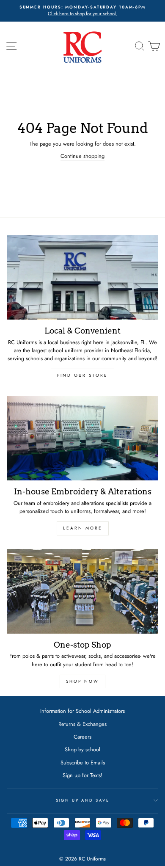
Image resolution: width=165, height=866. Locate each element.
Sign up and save (83, 800)
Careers (82, 737)
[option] (82, 10)
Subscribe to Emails (82, 762)
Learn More (82, 528)
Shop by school (82, 749)
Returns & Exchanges (82, 724)
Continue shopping (82, 156)
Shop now (82, 681)
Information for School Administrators (82, 711)
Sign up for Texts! (82, 775)
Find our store (82, 375)
